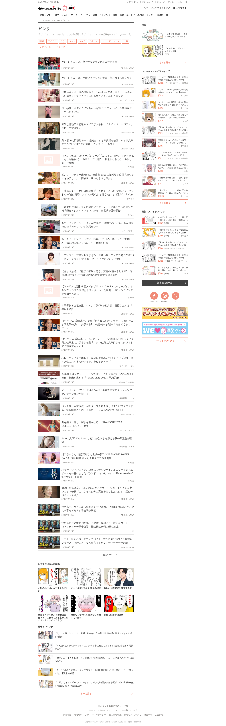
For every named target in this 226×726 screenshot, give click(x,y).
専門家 (140, 15)
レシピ (142, 2)
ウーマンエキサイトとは (101, 710)
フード (74, 15)
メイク (82, 41)
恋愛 (95, 15)
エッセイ (130, 15)
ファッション (46, 47)
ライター (150, 15)
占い (164, 2)
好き (62, 41)
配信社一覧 (162, 15)
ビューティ (151, 2)
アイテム (52, 41)
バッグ (72, 41)
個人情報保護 (115, 714)
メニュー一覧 (182, 2)
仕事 (125, 41)
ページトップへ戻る (164, 341)
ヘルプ (134, 710)
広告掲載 (159, 714)
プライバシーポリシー (95, 714)
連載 (122, 15)
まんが (159, 2)
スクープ (60, 47)
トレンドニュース (110, 41)
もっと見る (86, 693)
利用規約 (78, 714)
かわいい (94, 41)
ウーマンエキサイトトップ (157, 7)
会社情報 (67, 714)
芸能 (42, 41)
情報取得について (132, 714)
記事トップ (45, 15)
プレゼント (172, 2)
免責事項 (148, 714)
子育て (129, 2)
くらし (136, 2)
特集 (115, 15)
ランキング (105, 15)
